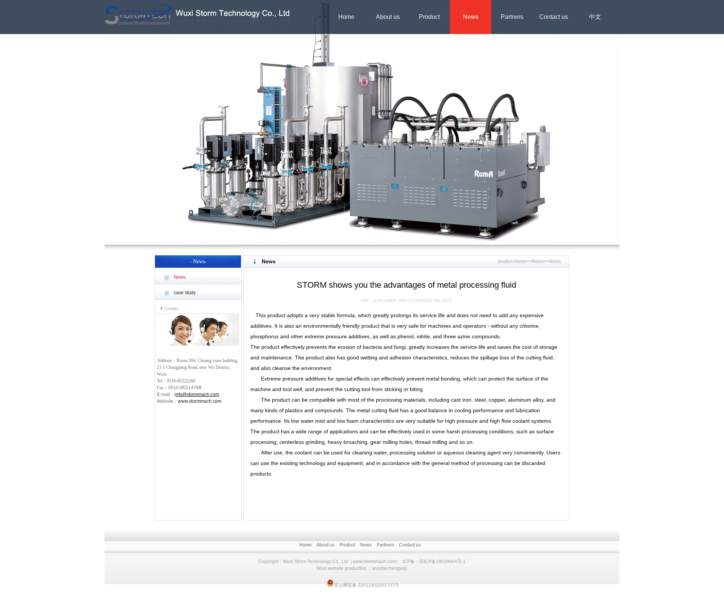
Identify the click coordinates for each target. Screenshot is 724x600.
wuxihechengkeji (389, 568)
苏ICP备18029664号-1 (442, 561)
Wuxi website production (341, 568)
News (471, 17)
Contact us (553, 17)
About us (388, 17)
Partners (512, 17)
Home (346, 17)
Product (429, 17)
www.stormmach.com (199, 401)
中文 (595, 17)
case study (185, 292)
